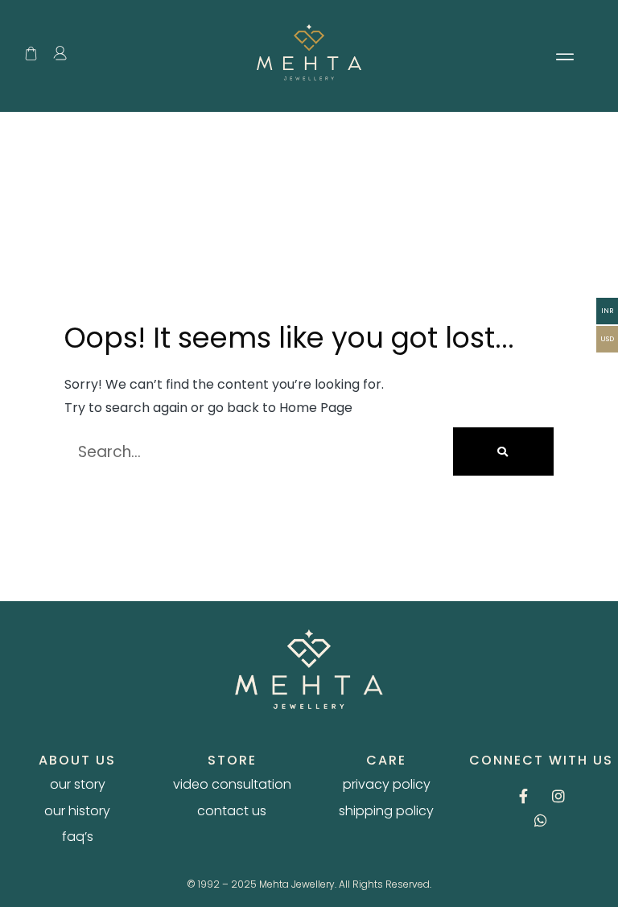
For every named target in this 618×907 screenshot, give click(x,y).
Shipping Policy (386, 811)
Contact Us (231, 811)
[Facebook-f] (524, 796)
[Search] (503, 451)
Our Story (77, 785)
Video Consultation (232, 785)
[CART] (31, 53)
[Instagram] (558, 796)
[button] (565, 56)
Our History (77, 811)
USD (607, 339)
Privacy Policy (387, 785)
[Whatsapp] (541, 820)
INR (607, 310)
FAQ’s (77, 837)
